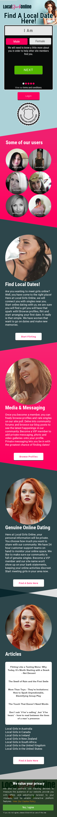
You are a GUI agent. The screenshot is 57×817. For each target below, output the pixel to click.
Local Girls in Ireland (17, 735)
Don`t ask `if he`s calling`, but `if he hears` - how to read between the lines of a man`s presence (28, 715)
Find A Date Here (28, 583)
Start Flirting (28, 336)
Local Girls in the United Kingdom (25, 745)
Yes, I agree (28, 807)
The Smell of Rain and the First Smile (28, 681)
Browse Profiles (28, 456)
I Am (28, 30)
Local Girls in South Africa (20, 742)
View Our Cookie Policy (24, 801)
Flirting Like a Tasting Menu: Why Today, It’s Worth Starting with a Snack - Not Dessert (28, 670)
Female (40, 41)
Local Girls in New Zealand (21, 738)
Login (28, 96)
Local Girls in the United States (23, 748)
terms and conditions (32, 87)
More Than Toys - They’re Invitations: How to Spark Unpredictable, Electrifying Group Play (28, 692)
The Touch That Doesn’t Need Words (28, 704)
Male (16, 41)
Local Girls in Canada (18, 732)
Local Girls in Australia (18, 728)
